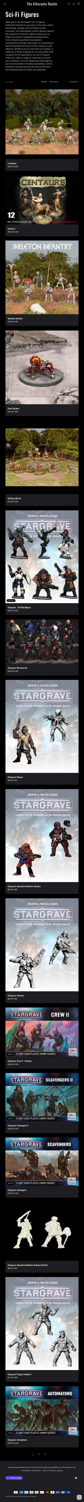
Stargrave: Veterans (16, 995)
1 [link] (33, 1454)
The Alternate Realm (17, 1496)
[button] (4, 3)
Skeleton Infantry (15, 318)
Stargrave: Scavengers (17, 1190)
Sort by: (44, 82)
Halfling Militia (14, 498)
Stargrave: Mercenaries (17, 668)
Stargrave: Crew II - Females (20, 1061)
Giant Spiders (13, 408)
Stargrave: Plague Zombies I (20, 1374)
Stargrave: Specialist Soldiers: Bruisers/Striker (28, 1265)
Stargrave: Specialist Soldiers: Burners (24, 886)
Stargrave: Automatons (17, 1439)
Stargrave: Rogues (15, 777)
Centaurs (11, 228)
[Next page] (50, 1454)
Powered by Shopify (30, 1496)
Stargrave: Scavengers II (18, 1125)
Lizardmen (12, 163)
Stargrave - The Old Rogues (19, 607)
